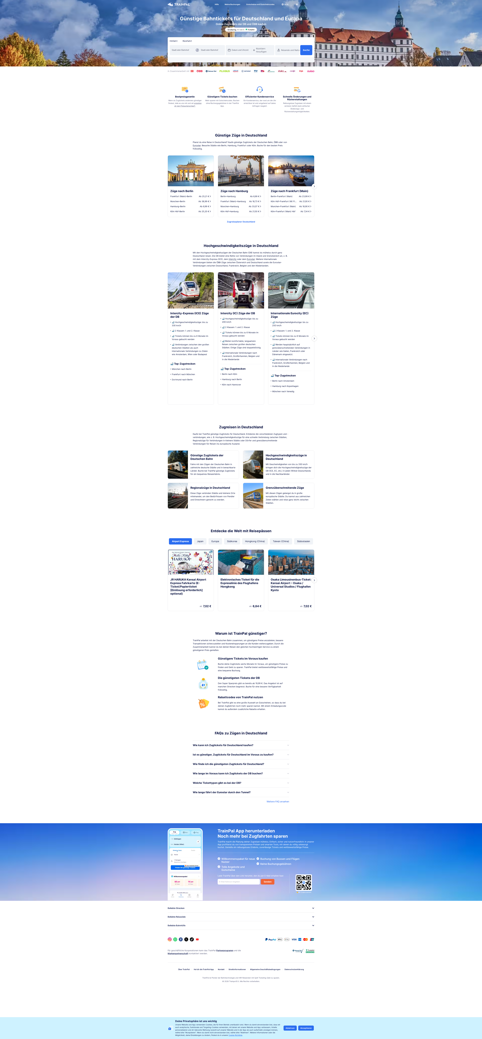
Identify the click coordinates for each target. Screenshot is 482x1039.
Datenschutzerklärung (294, 969)
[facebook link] (181, 939)
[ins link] (170, 939)
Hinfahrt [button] (174, 41)
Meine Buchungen (230, 4)
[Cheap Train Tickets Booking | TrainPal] (179, 4)
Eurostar (197, 145)
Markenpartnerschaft (178, 953)
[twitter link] (186, 939)
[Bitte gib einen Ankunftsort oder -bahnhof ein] (212, 50)
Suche (306, 50)
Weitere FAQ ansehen (278, 801)
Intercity (232, 259)
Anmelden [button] (307, 4)
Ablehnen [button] (290, 1028)
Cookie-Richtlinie (235, 1035)
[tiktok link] (192, 939)
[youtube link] (197, 939)
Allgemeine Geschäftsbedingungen (265, 969)
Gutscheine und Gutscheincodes (258, 4)
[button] (282, 4)
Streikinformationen (237, 969)
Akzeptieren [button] (306, 1028)
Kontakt (221, 969)
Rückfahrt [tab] (187, 41)
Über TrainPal (184, 969)
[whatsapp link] (175, 939)
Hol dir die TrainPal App (204, 969)
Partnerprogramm (224, 950)
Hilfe (214, 4)
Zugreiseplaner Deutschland (241, 221)
